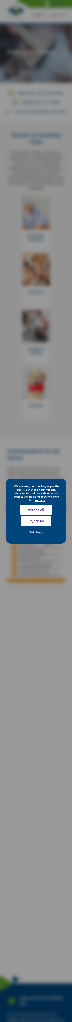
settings (40, 500)
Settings (36, 532)
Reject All (36, 521)
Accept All (36, 509)
